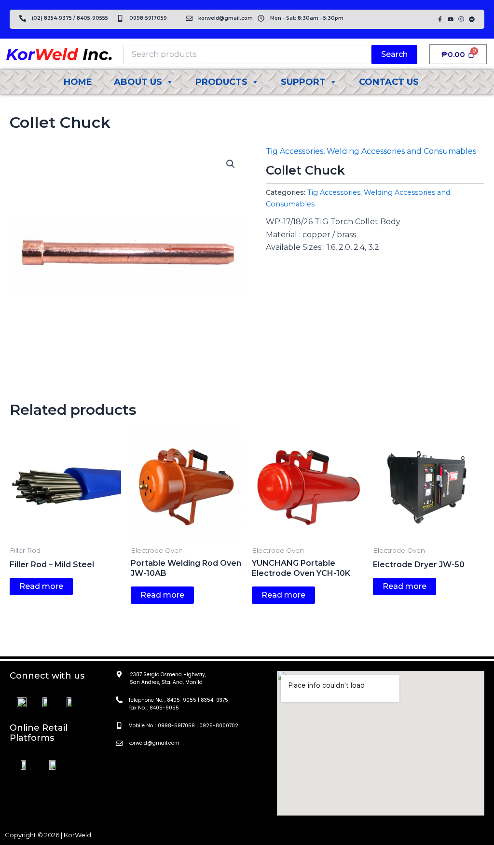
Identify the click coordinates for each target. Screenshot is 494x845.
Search (394, 54)
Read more (41, 586)
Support (303, 82)
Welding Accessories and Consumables (401, 151)
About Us (138, 82)
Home (78, 82)
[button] (230, 164)
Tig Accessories (294, 151)
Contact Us (389, 82)
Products (221, 82)
